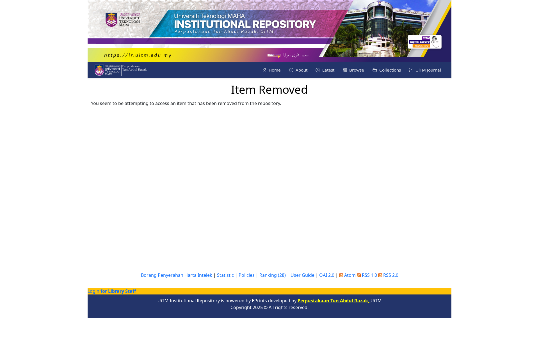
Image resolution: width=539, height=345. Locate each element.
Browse (356, 70)
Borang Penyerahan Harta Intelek (176, 275)
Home (274, 70)
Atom (349, 275)
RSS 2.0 (390, 275)
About (300, 70)
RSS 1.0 (369, 275)
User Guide (302, 275)
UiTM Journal (427, 70)
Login (112, 291)
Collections (389, 70)
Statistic (225, 275)
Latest (327, 70)
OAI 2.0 (326, 275)
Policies (247, 275)
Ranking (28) (272, 275)
